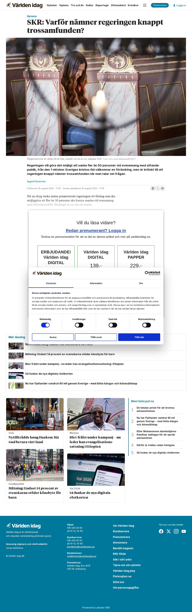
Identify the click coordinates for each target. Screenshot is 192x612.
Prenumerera (121, 537)
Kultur (89, 5)
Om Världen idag (123, 525)
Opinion (64, 5)
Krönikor (133, 5)
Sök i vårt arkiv (122, 559)
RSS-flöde (119, 553)
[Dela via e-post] (162, 188)
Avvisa (53, 337)
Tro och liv (77, 5)
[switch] (79, 325)
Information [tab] (96, 283)
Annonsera (120, 542)
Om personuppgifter (126, 587)
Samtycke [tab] (51, 283)
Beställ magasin (123, 548)
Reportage (102, 5)
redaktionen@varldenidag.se (81, 556)
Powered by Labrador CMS (96, 607)
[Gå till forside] (24, 5)
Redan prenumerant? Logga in (96, 230)
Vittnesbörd (118, 5)
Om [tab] (141, 283)
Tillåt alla (139, 337)
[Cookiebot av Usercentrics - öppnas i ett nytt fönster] (147, 273)
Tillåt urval (96, 337)
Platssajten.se (122, 576)
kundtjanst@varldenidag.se (81, 546)
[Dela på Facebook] (153, 188)
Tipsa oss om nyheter (127, 565)
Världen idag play (124, 570)
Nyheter (52, 5)
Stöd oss (118, 582)
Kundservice (121, 531)
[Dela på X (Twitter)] (157, 188)
